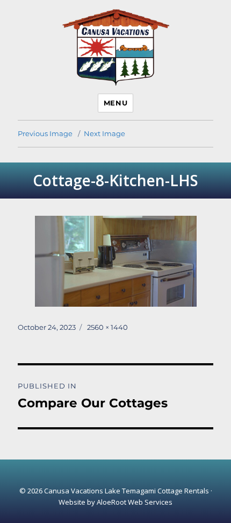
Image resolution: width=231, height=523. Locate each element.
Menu (115, 102)
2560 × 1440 (107, 327)
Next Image (104, 133)
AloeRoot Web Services (134, 502)
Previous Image (45, 133)
